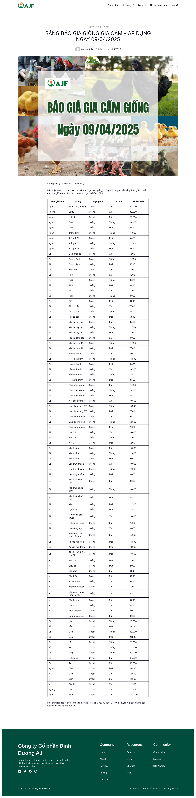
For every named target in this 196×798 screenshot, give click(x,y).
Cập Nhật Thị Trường (98, 26)
